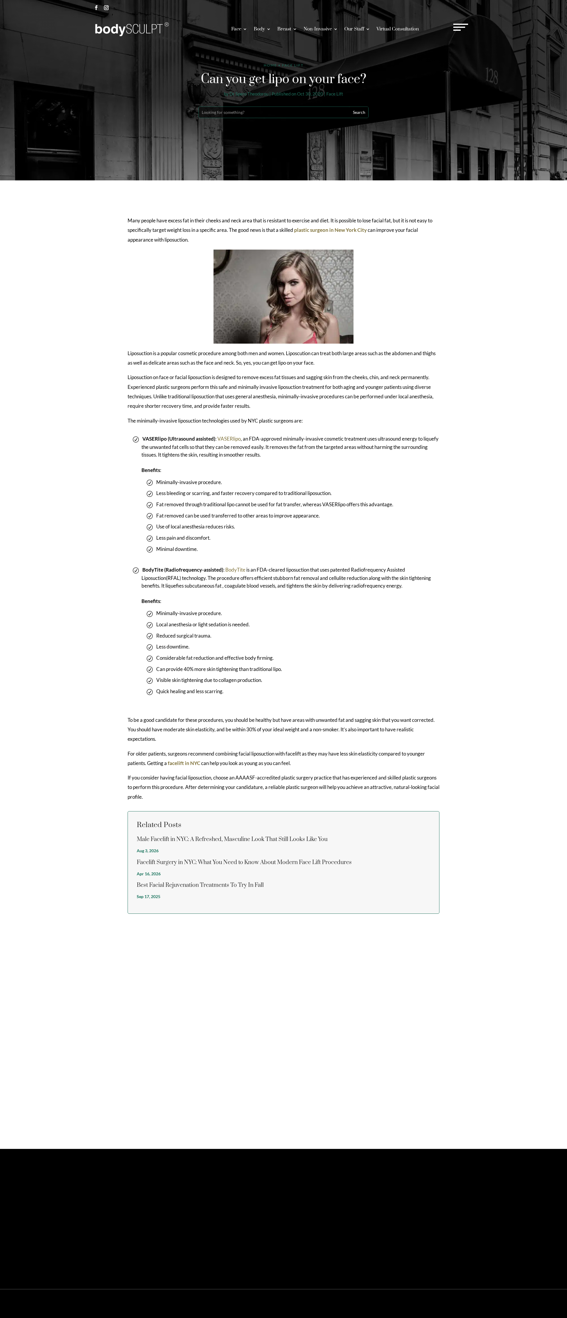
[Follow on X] (106, 1215)
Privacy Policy (400, 1303)
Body (259, 29)
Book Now (455, 7)
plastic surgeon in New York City (330, 230)
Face (236, 29)
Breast (284, 29)
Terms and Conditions (433, 1303)
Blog (458, 1303)
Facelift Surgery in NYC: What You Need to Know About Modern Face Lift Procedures (244, 862)
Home (270, 65)
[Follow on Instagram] (106, 7)
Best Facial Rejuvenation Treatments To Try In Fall (200, 885)
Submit (460, 1114)
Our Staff (354, 29)
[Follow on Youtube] (146, 1215)
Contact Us (402, 1189)
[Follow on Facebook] (96, 7)
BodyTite (235, 570)
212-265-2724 (413, 7)
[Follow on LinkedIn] (136, 1215)
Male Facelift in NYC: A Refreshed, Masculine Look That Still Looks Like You (232, 839)
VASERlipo (229, 439)
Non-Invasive (318, 29)
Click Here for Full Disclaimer (115, 1257)
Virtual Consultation (398, 29)
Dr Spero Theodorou (248, 94)
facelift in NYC (184, 763)
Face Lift (334, 94)
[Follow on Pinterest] (116, 1215)
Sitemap (378, 1303)
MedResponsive (327, 1303)
